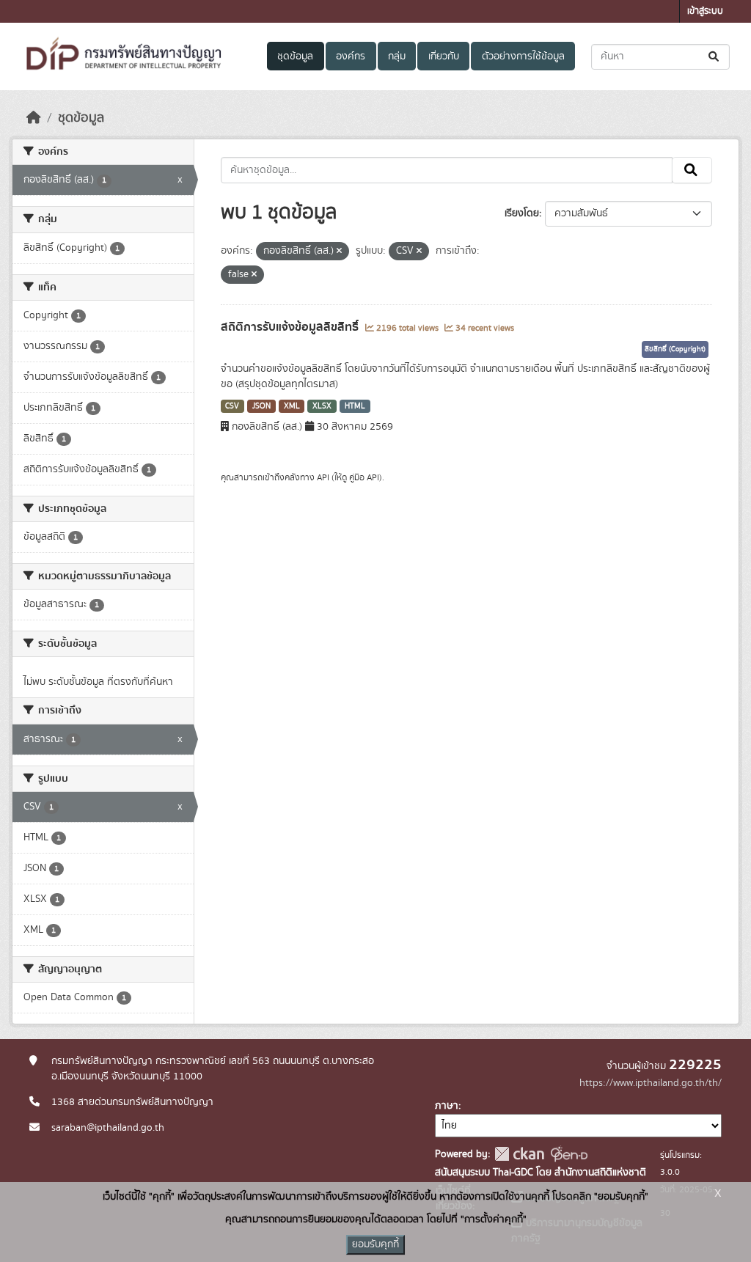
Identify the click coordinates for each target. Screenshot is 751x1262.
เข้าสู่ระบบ (705, 11)
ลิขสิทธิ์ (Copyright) (675, 349)
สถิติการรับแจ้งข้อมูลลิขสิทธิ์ (291, 327)
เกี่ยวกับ (443, 56)
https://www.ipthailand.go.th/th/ (650, 1083)
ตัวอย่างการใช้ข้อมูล (523, 56)
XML (292, 406)
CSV (232, 406)
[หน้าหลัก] (33, 118)
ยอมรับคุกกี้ (375, 1244)
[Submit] (714, 57)
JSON (261, 406)
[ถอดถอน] (339, 251)
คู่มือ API (364, 477)
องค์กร (350, 56)
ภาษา (446, 1105)
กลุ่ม (397, 56)
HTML (355, 406)
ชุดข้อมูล (295, 56)
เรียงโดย (522, 213)
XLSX (321, 406)
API (323, 477)
